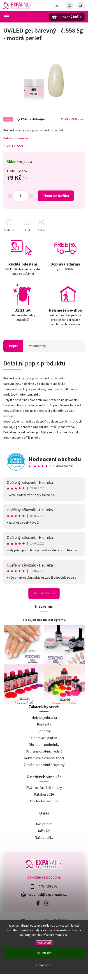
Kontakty (44, 724)
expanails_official (47, 903)
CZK (56, 6)
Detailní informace (15, 138)
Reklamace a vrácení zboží (44, 758)
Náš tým (44, 830)
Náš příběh (44, 824)
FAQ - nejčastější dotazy (44, 787)
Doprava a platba (44, 737)
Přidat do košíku (55, 196)
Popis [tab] (13, 345)
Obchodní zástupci (44, 801)
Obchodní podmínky (44, 744)
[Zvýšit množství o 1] (31, 196)
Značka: (73, 119)
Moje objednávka (44, 717)
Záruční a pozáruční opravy (44, 764)
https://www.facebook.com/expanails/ (38, 903)
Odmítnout (44, 965)
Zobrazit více (44, 593)
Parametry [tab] (37, 345)
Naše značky (44, 837)
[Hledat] (80, 6)
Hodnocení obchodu (54, 459)
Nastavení (44, 942)
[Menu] (6, 16)
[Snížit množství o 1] (10, 196)
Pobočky (44, 731)
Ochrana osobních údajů (44, 751)
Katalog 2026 (44, 794)
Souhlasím (44, 953)
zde (65, 935)
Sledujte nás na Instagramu (44, 619)
